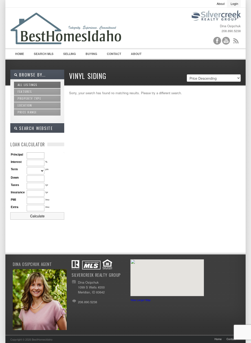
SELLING (69, 54)
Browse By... (31, 75)
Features (25, 92)
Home (19, 54)
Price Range (27, 112)
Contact (114, 54)
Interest (16, 162)
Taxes (15, 185)
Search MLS (43, 54)
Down (15, 177)
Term (14, 169)
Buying (91, 54)
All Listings (28, 85)
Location (25, 105)
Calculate (37, 215)
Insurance (18, 192)
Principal (17, 154)
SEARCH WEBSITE (35, 128)
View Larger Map (140, 300)
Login (234, 3)
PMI (13, 199)
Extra (14, 207)
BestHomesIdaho (71, 32)
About (221, 3)
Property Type (29, 98)
